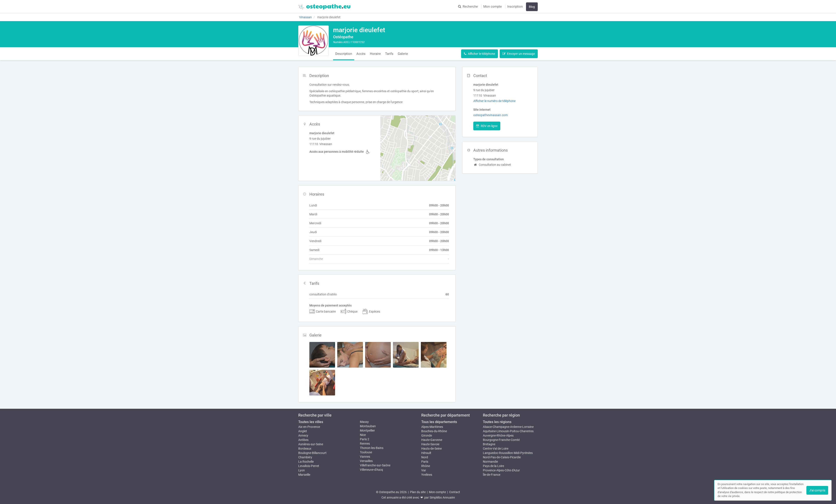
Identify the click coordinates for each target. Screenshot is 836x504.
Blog (532, 6)
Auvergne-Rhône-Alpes (498, 435)
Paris (424, 461)
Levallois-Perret (308, 466)
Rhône (425, 466)
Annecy (303, 435)
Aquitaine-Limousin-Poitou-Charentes (508, 431)
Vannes (365, 456)
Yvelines (426, 474)
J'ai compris (817, 490)
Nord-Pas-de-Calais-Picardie (502, 457)
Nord (424, 457)
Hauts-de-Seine (431, 448)
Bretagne (489, 444)
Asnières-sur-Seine (310, 444)
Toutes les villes (310, 422)
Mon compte (492, 6)
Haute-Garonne (431, 440)
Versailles (366, 461)
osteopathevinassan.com (490, 115)
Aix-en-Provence (309, 427)
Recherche (470, 6)
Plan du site (418, 492)
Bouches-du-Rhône (434, 431)
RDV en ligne (489, 126)
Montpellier (367, 430)
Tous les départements (439, 422)
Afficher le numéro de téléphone (494, 101)
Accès (361, 54)
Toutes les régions (497, 422)
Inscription (515, 6)
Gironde (426, 435)
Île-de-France (491, 474)
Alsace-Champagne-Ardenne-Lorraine (508, 427)
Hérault (426, 453)
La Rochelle (306, 461)
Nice (363, 435)
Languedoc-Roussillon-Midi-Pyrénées (508, 453)
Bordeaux (304, 448)
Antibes (303, 440)
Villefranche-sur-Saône (375, 465)
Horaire (375, 54)
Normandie (490, 461)
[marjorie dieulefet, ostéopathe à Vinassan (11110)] (313, 41)
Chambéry (305, 457)
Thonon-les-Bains (371, 448)
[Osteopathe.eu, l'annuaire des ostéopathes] (324, 6)
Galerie (403, 54)
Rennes (365, 443)
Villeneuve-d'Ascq (371, 469)
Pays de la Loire (493, 466)
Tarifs (389, 54)
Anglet (302, 431)
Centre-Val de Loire (495, 448)
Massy (364, 422)
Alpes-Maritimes (432, 427)
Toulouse (366, 452)
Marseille (304, 474)
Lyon (301, 470)
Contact (454, 492)
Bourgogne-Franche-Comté (501, 440)
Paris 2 (364, 439)
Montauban (368, 426)
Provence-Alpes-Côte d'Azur (501, 470)
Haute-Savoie (430, 444)
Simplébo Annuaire (442, 497)
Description (343, 54)
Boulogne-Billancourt (312, 453)
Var (423, 470)
